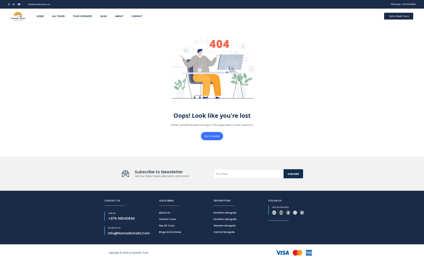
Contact (137, 16)
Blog (104, 16)
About (119, 16)
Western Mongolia (225, 225)
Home (40, 16)
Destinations (166, 238)
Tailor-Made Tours (399, 16)
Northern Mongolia (225, 212)
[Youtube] (281, 213)
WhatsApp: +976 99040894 (403, 4)
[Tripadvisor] (274, 213)
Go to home (212, 136)
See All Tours (167, 225)
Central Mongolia (224, 232)
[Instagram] (295, 213)
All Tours (58, 16)
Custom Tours (167, 219)
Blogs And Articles (170, 232)
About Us (164, 212)
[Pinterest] (302, 213)
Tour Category (82, 16)
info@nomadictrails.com (39, 4)
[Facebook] (288, 213)
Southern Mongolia (225, 219)
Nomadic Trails (140, 252)
